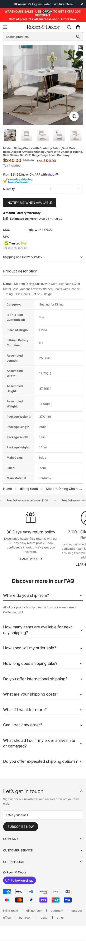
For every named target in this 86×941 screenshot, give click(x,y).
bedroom (57, 910)
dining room (29, 489)
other (60, 917)
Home (7, 489)
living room (10, 910)
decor (44, 917)
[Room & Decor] (43, 27)
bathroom (25, 917)
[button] (78, 27)
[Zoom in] (74, 116)
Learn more (29, 559)
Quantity (9, 189)
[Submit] (78, 36)
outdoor (76, 910)
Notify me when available (30, 203)
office (7, 917)
